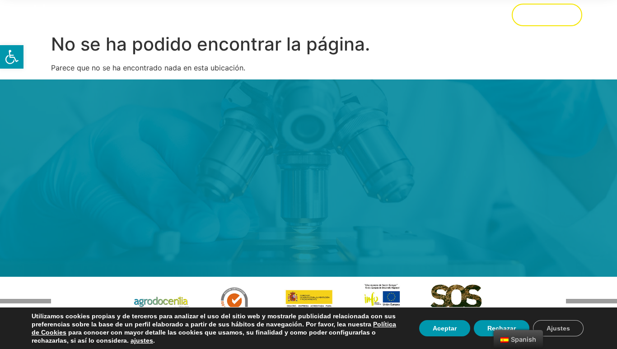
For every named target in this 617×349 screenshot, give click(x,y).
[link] (11, 57)
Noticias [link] (471, 14)
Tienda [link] (186, 14)
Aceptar (445, 328)
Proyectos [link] (419, 14)
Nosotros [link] (233, 14)
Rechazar (501, 328)
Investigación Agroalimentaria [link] (326, 14)
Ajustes (558, 328)
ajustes (142, 340)
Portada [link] (141, 14)
